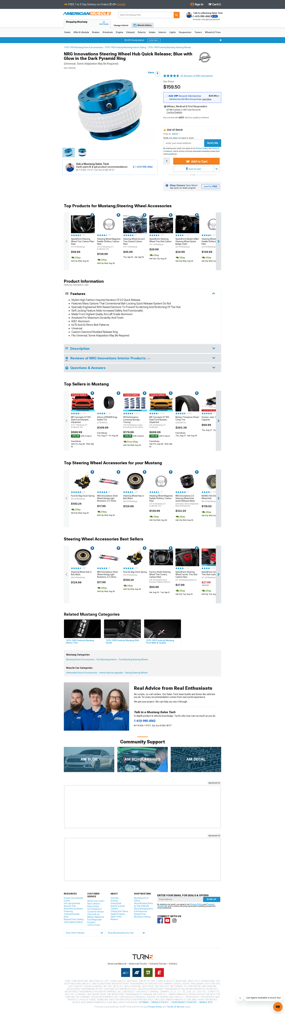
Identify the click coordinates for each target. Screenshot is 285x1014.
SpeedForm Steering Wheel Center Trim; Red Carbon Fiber (186, 576)
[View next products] (218, 241)
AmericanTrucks (138, 963)
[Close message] (220, 40)
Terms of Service (175, 1007)
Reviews (114, 919)
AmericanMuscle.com (86, 14)
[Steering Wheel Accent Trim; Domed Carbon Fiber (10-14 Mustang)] (135, 224)
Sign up (212, 899)
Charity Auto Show (119, 911)
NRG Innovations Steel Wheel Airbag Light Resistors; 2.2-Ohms (107, 498)
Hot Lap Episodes (72, 903)
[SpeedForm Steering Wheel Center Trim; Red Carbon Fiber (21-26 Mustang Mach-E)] (187, 557)
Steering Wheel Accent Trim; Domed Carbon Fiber (134, 243)
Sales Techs (116, 916)
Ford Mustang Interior (107, 659)
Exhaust (130, 32)
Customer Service (95, 911)
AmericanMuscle (117, 963)
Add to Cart (199, 161)
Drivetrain (108, 32)
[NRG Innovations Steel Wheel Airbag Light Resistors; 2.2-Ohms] (109, 481)
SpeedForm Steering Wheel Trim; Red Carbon (160, 241)
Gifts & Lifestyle (81, 32)
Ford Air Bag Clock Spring (82, 497)
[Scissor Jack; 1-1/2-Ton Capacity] (213, 402)
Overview (115, 898)
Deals (67, 32)
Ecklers (173, 963)
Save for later (194, 169)
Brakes (95, 32)
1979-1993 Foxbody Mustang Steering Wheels (169, 47)
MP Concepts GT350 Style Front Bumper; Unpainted (81, 422)
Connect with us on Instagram (174, 920)
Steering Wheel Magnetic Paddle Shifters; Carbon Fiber (109, 244)
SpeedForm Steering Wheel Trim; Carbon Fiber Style (82, 243)
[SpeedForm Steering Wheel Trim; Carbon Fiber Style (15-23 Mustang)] (83, 224)
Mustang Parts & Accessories (80, 659)
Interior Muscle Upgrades (111, 673)
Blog (66, 916)
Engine (119, 32)
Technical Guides (72, 914)
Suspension (185, 32)
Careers (114, 908)
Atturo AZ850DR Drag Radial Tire (107, 420)
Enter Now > (154, 40)
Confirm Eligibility (174, 112)
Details (121, 4)
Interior (162, 32)
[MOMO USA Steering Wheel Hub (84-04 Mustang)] (213, 481)
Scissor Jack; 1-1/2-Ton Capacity (213, 418)
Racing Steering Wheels (136, 673)
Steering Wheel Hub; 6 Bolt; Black (133, 498)
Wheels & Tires (213, 32)
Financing (68, 911)
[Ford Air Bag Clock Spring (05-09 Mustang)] (83, 481)
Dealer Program (118, 914)
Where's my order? (95, 901)
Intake (152, 32)
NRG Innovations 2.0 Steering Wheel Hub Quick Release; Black (187, 501)
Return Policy (93, 906)
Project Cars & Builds (73, 898)
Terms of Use (93, 925)
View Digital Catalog (73, 922)
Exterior (142, 32)
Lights (172, 32)
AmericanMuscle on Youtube (167, 920)
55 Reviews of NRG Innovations (196, 76)
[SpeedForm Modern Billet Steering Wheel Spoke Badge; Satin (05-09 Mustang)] (187, 224)
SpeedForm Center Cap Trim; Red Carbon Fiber (213, 574)
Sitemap (144, 1002)
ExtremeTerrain (158, 963)
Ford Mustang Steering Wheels (133, 659)
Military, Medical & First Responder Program (95, 919)
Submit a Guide (118, 906)
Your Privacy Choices (184, 1002)
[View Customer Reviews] (171, 76)
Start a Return (93, 903)
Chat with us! (93, 914)
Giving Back (116, 903)
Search (177, 15)
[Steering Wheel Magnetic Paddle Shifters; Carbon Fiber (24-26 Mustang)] (213, 224)
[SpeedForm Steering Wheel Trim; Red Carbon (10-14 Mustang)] (161, 224)
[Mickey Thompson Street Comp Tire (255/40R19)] (187, 402)
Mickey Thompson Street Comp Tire (187, 420)
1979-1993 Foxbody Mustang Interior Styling (125, 47)
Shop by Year (70, 906)
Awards (114, 900)
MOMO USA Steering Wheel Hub (211, 498)
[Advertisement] (142, 806)
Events (67, 900)
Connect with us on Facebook (160, 920)
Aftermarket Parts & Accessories (81, 673)
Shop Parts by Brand (73, 908)
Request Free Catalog (74, 919)
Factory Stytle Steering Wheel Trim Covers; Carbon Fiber (160, 577)
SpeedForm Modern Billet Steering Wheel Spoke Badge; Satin (187, 243)
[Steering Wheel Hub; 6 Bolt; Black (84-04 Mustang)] (135, 481)
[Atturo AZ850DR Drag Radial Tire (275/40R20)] (109, 402)
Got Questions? (94, 909)
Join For (210, 186)
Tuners (198, 32)
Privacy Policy (202, 148)
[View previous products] (66, 241)
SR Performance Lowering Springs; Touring (133, 422)
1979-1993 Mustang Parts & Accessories (83, 47)
